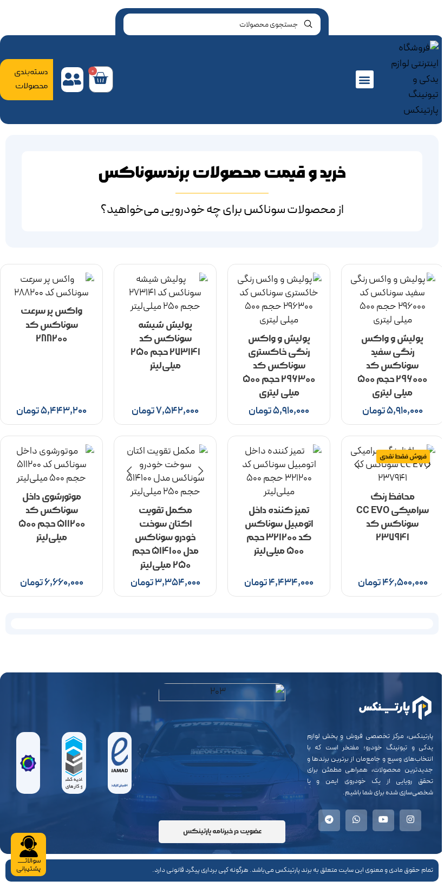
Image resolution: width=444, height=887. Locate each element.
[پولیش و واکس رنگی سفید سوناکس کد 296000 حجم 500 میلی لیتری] (392, 300)
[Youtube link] (383, 820)
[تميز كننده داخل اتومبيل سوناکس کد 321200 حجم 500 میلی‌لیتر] (279, 471)
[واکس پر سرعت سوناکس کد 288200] (51, 286)
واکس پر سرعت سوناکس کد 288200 (51, 324)
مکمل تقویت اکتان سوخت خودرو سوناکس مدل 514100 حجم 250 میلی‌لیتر (165, 537)
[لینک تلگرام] (329, 820)
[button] (365, 79)
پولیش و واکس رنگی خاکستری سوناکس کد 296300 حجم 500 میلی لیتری (279, 365)
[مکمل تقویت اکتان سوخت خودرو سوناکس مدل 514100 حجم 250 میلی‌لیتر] (165, 471)
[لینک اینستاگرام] (410, 820)
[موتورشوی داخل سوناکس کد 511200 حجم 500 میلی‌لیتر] (51, 464)
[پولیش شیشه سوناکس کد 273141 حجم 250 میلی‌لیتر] (165, 293)
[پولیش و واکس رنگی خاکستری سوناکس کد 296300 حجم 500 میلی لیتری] (279, 300)
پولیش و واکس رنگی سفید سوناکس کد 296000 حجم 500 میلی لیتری (392, 365)
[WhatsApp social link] (356, 820)
